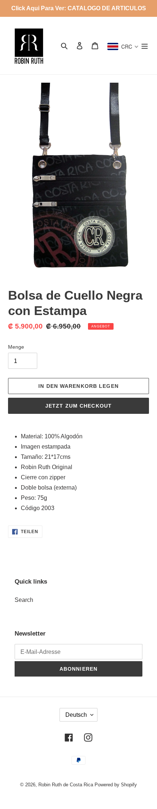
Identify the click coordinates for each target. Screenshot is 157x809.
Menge (16, 347)
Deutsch (76, 715)
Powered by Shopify (116, 784)
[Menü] (144, 46)
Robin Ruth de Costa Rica (65, 784)
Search (24, 600)
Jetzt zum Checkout (78, 406)
